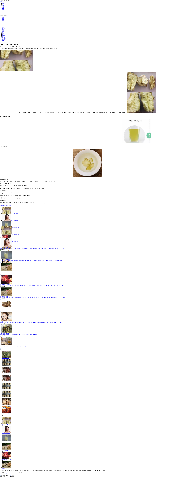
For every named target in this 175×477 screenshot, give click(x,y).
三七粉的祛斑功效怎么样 (4, 205)
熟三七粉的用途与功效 (4, 296)
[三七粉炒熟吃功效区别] (6, 449)
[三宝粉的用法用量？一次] (6, 373)
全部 (3, 17)
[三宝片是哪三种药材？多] (6, 381)
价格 (3, 8)
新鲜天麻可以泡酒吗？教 (6, 413)
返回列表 (10, 205)
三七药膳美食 (4, 38)
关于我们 (3, 37)
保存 (3, 29)
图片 (3, 34)
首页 (3, 3)
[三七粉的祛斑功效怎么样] (6, 432)
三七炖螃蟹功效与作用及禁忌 (5, 333)
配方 (3, 32)
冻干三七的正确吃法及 (15, 213)
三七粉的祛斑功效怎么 (15, 220)
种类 (3, 27)
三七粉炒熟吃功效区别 (15, 234)
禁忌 (3, 7)
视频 (3, 33)
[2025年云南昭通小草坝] (6, 365)
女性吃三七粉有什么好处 (4, 321)
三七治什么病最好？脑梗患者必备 (5, 259)
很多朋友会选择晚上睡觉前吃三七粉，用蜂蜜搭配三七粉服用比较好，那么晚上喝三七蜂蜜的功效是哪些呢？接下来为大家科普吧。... (21, 346)
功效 (3, 4)
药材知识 (3, 35)
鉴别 (3, 9)
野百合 (3, 40)
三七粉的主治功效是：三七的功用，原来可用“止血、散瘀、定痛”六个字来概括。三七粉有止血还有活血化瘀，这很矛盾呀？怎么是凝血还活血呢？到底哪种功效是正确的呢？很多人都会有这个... (31, 285)
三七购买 (3, 28)
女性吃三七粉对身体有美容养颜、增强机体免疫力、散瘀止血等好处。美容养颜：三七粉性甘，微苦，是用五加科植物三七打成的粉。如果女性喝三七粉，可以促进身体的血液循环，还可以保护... (31, 322)
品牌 (3, 25)
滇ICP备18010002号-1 (4, 473)
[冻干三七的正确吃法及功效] (6, 423)
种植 (3, 31)
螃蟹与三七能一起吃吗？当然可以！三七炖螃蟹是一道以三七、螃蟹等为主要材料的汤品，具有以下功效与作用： (18, 334)
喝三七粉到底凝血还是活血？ (5, 284)
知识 (3, 30)
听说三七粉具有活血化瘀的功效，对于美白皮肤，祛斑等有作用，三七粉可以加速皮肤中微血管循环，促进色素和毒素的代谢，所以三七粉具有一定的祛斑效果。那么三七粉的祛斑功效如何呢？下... (32, 248)
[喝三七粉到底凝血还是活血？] (6, 458)
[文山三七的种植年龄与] (6, 357)
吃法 (3, 5)
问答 (3, 36)
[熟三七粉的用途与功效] (6, 467)
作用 (3, 6)
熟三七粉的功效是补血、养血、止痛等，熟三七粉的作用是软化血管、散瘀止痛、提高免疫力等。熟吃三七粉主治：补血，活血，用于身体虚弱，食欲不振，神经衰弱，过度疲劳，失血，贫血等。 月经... (32, 297)
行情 (3, 26)
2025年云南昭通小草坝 (5, 366)
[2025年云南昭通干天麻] (6, 389)
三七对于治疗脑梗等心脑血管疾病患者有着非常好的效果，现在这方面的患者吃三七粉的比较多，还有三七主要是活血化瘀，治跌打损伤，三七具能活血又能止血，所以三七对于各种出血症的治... (31, 260)
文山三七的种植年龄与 (5, 358)
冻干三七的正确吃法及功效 (6, 424)
